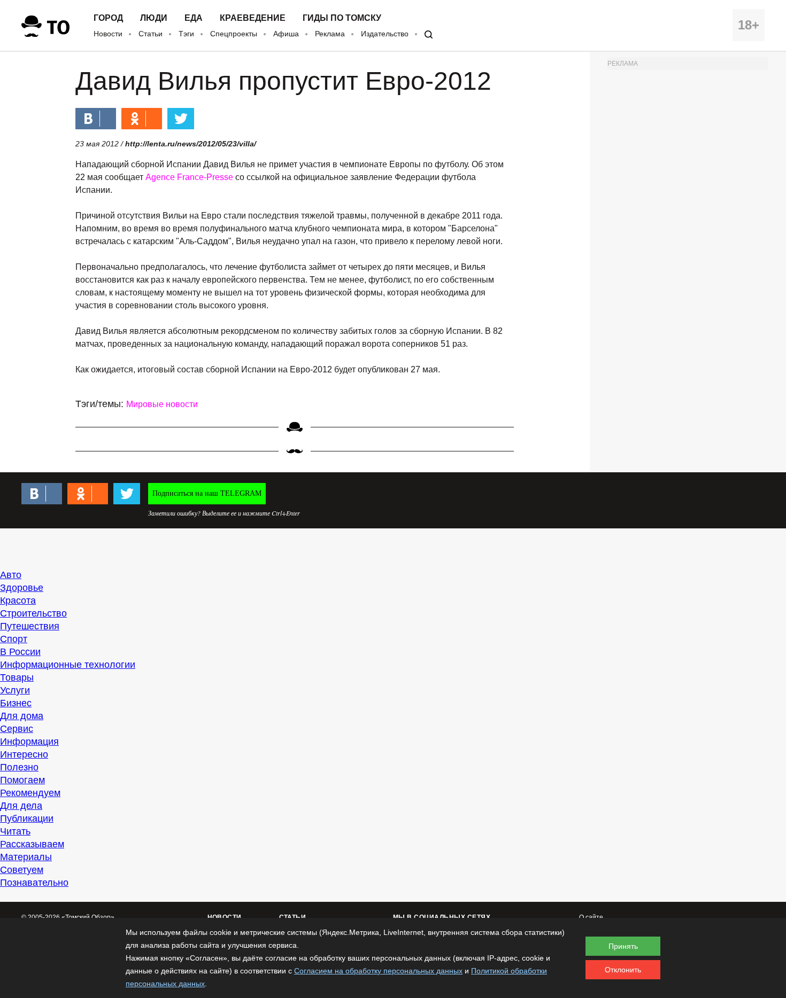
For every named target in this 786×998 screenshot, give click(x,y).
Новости (108, 33)
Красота (18, 600)
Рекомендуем (30, 793)
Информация (29, 741)
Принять (623, 946)
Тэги (186, 33)
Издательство (385, 33)
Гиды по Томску (342, 18)
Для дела (21, 805)
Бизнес (16, 703)
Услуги (15, 690)
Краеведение (253, 18)
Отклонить (623, 969)
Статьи (150, 33)
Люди (153, 18)
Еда (193, 18)
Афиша (286, 33)
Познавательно (34, 882)
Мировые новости (162, 404)
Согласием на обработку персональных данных (378, 970)
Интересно (24, 754)
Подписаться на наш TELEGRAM (206, 493)
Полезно (19, 767)
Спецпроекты (233, 33)
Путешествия (29, 626)
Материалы (26, 857)
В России (20, 651)
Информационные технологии (67, 664)
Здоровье (21, 587)
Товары (17, 677)
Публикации (26, 818)
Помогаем (22, 780)
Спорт (13, 639)
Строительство (33, 613)
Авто (10, 575)
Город (108, 18)
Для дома (21, 716)
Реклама (330, 33)
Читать (15, 831)
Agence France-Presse (189, 177)
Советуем (21, 869)
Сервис (16, 728)
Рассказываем (32, 844)
